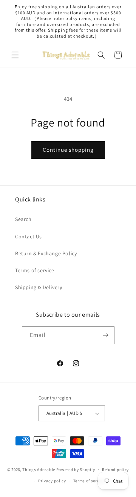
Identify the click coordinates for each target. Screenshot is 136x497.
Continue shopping (68, 149)
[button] (15, 55)
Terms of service (34, 270)
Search (23, 219)
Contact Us (28, 236)
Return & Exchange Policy (46, 253)
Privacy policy (52, 480)
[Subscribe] (105, 335)
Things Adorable (38, 469)
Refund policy (115, 469)
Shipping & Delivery (38, 287)
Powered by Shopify (75, 469)
